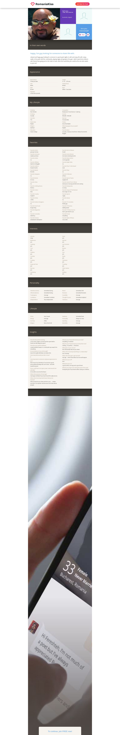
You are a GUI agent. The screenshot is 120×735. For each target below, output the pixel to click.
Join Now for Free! (82, 4)
